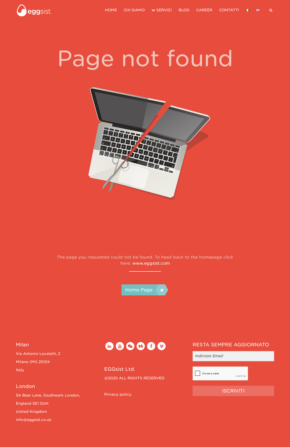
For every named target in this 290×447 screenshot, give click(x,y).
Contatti (229, 10)
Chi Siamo (134, 10)
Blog (184, 10)
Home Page (139, 289)
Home (111, 10)
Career (204, 10)
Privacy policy (117, 394)
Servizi (163, 10)
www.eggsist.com (151, 263)
